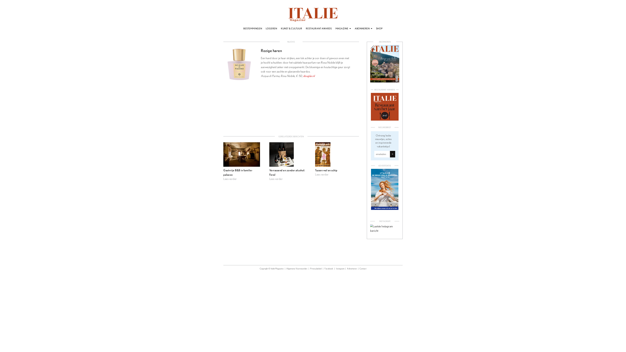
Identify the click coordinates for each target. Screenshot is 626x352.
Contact (362, 269)
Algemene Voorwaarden (296, 269)
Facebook (329, 269)
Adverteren (352, 269)
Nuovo (291, 42)
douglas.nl (309, 76)
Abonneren (385, 42)
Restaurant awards (384, 90)
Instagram (340, 269)
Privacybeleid (316, 269)
